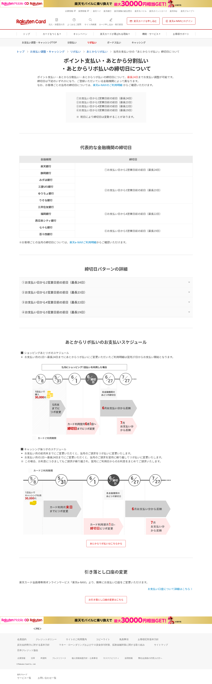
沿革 (33, 658)
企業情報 (21, 658)
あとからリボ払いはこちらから (106, 543)
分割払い (72, 42)
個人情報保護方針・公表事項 (85, 658)
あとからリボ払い (97, 51)
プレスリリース (59, 658)
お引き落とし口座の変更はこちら (106, 599)
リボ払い (92, 42)
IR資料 (44, 658)
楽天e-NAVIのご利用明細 (107, 85)
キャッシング (139, 42)
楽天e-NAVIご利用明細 (83, 242)
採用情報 (129, 658)
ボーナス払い (114, 42)
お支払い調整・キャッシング (47, 51)
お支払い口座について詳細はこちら (169, 589)
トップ (21, 51)
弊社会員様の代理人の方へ (150, 658)
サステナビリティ (111, 658)
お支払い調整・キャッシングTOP (39, 42)
